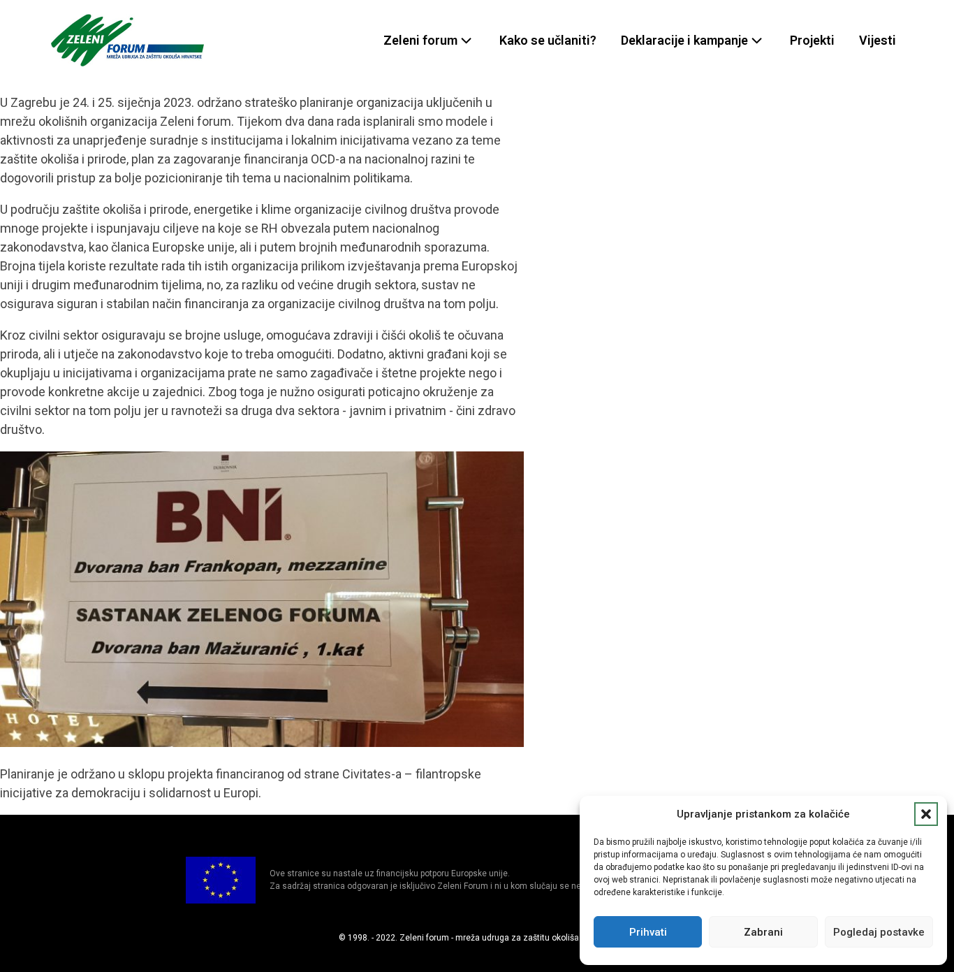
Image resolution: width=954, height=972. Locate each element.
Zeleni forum (420, 40)
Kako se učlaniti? (547, 40)
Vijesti (877, 40)
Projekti (812, 40)
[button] (926, 814)
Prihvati (648, 932)
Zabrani (763, 932)
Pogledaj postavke (879, 932)
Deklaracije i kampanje (684, 40)
